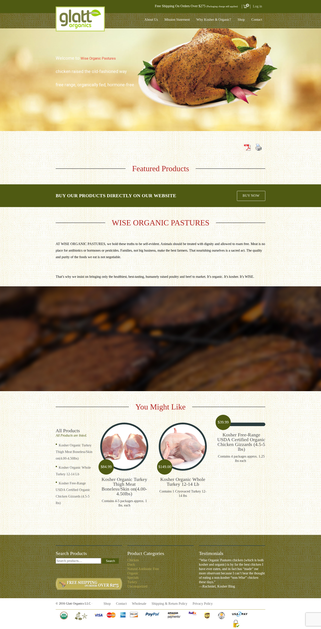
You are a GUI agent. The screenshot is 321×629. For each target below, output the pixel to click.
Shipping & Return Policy (169, 603)
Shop (241, 19)
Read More (124, 447)
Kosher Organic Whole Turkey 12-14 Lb (182, 482)
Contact (256, 19)
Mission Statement (177, 19)
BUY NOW (251, 195)
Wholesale (139, 603)
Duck (131, 564)
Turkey (132, 582)
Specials (133, 577)
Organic (132, 573)
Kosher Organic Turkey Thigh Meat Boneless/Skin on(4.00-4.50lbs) (74, 451)
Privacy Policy (203, 603)
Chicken (133, 560)
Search (110, 561)
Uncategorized (137, 586)
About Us (151, 19)
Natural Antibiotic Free (143, 569)
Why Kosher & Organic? (213, 19)
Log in (257, 6)
